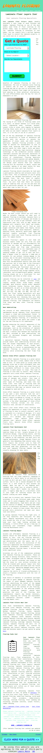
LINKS (22, 10)
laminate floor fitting (28, 677)
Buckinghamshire (9, 680)
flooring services (24, 679)
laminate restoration (24, 666)
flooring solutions (33, 673)
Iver (35, 279)
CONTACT (31, 10)
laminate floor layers (30, 131)
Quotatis (34, 692)
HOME (18, 10)
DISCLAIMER (37, 10)
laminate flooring (16, 25)
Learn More (24, 751)
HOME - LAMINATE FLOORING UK (21, 725)
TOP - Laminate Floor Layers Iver (16, 706)
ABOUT (26, 10)
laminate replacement (18, 662)
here (4, 631)
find (9, 606)
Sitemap (4, 734)
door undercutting (23, 310)
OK (33, 751)
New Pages (13, 734)
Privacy (38, 734)
